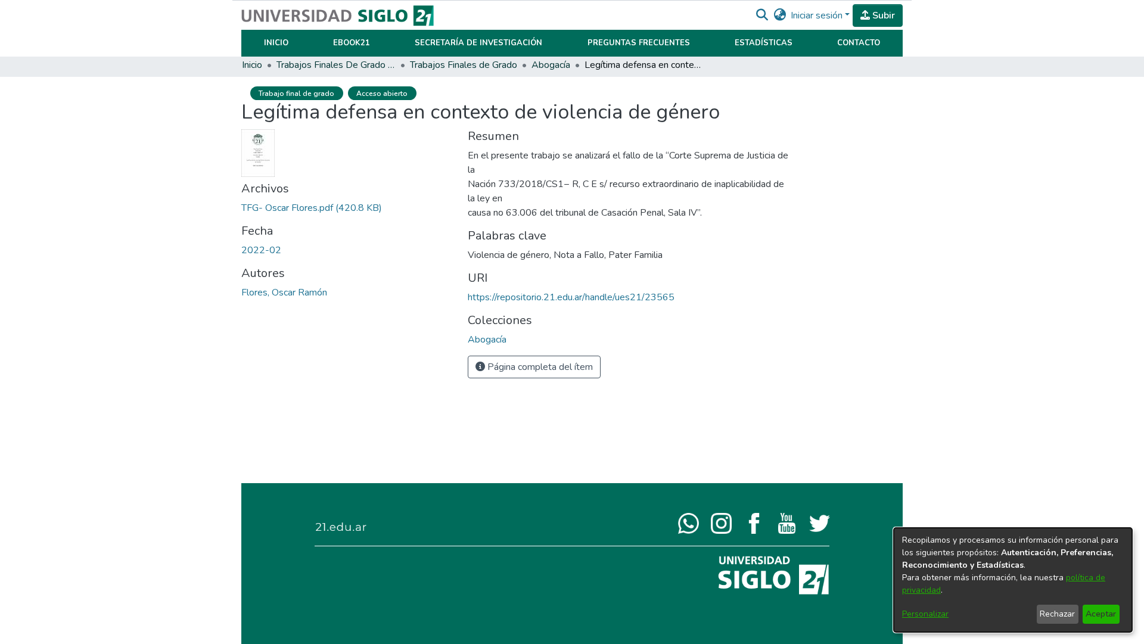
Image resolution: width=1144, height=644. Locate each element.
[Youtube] (786, 522)
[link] (311, 207)
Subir (882, 15)
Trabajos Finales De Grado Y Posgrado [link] (336, 64)
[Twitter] (819, 522)
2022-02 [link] (261, 250)
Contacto (858, 43)
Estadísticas (763, 43)
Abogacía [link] (550, 64)
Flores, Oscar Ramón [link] (284, 292)
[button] (761, 15)
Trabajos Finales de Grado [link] (463, 64)
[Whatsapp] (688, 522)
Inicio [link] (252, 64)
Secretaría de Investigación (478, 43)
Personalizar (925, 614)
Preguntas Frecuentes (638, 43)
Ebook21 (351, 43)
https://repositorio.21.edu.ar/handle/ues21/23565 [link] (571, 297)
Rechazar (1057, 614)
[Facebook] (754, 522)
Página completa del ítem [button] (539, 367)
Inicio (276, 43)
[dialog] (1013, 580)
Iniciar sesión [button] (818, 15)
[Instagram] (721, 522)
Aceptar (1101, 614)
